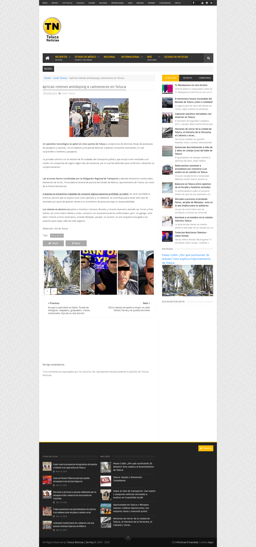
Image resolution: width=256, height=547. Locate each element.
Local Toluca (60, 78)
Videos (178, 3)
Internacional (117, 3)
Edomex (92, 3)
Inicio (45, 3)
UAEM (130, 3)
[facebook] (194, 3)
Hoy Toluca (67, 3)
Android (140, 3)
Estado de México (85, 58)
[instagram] (207, 3)
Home (47, 78)
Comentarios (205, 78)
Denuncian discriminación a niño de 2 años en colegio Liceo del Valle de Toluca (194, 150)
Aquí (210, 542)
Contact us (207, 448)
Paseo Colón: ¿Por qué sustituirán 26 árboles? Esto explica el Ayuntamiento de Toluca (186, 258)
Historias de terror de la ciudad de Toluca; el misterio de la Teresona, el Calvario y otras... (193, 132)
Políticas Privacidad (187, 542)
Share (77, 243)
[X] (198, 3)
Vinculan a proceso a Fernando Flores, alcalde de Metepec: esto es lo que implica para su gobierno (194, 202)
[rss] (211, 3)
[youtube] (202, 3)
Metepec (55, 3)
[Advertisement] (188, 29)
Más (152, 58)
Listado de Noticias (176, 56)
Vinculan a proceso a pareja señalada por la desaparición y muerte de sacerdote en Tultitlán (74, 495)
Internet (151, 3)
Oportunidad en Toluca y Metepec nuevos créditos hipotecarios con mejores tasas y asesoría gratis (131, 508)
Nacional (103, 3)
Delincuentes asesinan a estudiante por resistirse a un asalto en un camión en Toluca (191, 169)
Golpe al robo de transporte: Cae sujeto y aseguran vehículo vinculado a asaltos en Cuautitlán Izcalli (134, 494)
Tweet (55, 243)
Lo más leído (170, 78)
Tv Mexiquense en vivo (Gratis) (191, 85)
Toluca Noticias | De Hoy (80, 542)
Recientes (61, 58)
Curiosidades (165, 3)
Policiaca (80, 3)
